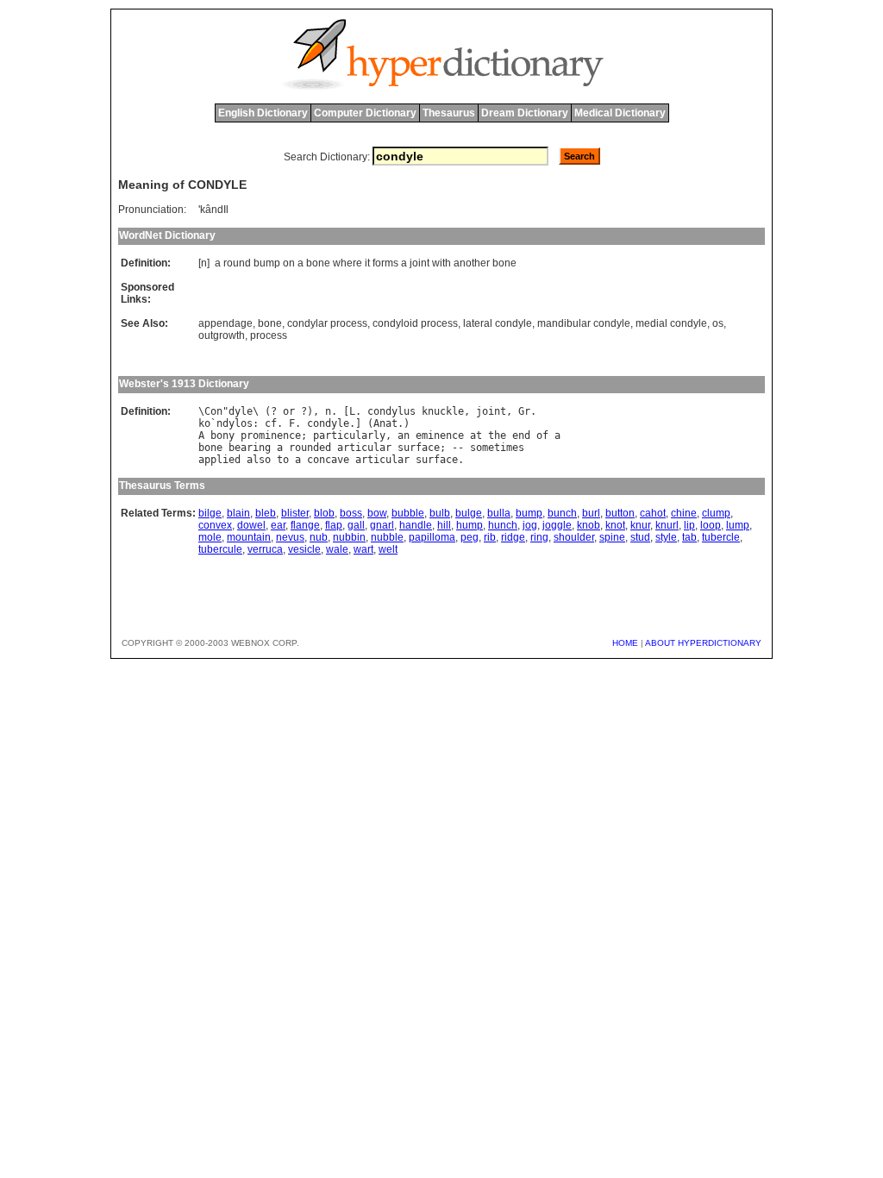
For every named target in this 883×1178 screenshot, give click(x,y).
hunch (502, 525)
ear (278, 525)
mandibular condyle (583, 323)
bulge (468, 513)
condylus (391, 411)
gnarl (382, 525)
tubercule (220, 549)
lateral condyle (497, 323)
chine (684, 513)
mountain (249, 537)
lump (737, 525)
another (472, 263)
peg (469, 537)
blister (295, 513)
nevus (290, 537)
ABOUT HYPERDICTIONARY (703, 643)
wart (363, 549)
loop (710, 525)
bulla (498, 513)
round (237, 263)
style (666, 537)
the (497, 435)
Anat (385, 423)
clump (716, 513)
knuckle (443, 411)
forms (385, 263)
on (289, 263)
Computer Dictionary (365, 113)
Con (213, 411)
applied (219, 460)
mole (210, 537)
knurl (667, 525)
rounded (310, 448)
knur (640, 525)
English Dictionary (263, 113)
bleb (265, 513)
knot (615, 525)
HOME (625, 643)
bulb (439, 513)
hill (444, 525)
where (347, 263)
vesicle (304, 549)
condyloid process (415, 323)
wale (337, 549)
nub (319, 537)
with (441, 263)
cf (271, 423)
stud (640, 537)
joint (419, 263)
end (521, 435)
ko (204, 423)
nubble (387, 537)
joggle (557, 525)
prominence (271, 435)
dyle (241, 411)
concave (328, 460)
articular (364, 448)
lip (689, 525)
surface (419, 448)
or (289, 411)
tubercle (721, 537)
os (717, 323)
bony (222, 435)
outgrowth (221, 335)
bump (267, 263)
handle (415, 525)
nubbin (349, 537)
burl (591, 513)
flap (333, 525)
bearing (250, 448)
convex (215, 525)
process (268, 335)
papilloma (432, 537)
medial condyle (671, 323)
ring (539, 537)
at (476, 435)
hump (469, 525)
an (404, 435)
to (283, 460)
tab (689, 537)
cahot (653, 513)
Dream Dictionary (524, 113)
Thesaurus (449, 113)
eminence (440, 435)
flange (305, 525)
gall (356, 525)
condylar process (327, 323)
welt (388, 549)
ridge (513, 537)
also (259, 460)
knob (588, 525)
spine (612, 537)
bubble (407, 513)
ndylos (234, 423)
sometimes (497, 448)
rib (490, 537)
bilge (210, 513)
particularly (349, 435)
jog (530, 525)
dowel (251, 525)
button (620, 513)
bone (318, 263)
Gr (524, 411)
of (542, 435)
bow (376, 513)
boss (351, 513)
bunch (562, 513)
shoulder (574, 537)
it (367, 263)
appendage (225, 323)
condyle (328, 423)
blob (324, 513)
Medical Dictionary (620, 113)
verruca (265, 549)
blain (238, 513)
